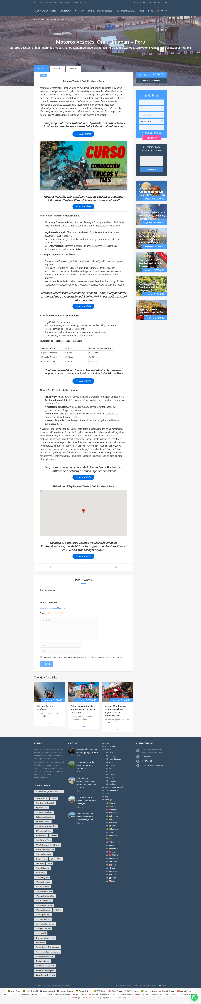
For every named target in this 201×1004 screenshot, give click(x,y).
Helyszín (57, 69)
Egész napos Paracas (43, 821)
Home (36, 19)
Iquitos (111, 778)
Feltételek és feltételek (123, 985)
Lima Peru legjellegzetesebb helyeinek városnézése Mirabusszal (151, 311)
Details (41, 69)
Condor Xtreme (41, 10)
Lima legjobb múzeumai (43, 854)
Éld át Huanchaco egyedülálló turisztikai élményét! (86, 800)
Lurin (50, 863)
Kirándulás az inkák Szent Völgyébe (48, 845)
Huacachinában (115, 759)
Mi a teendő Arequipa (43, 882)
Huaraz (111, 775)
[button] (194, 997)
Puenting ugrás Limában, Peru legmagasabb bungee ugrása (152, 287)
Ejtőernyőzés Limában (43, 831)
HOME (53, 11)
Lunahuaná (113, 784)
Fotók (141, 11)
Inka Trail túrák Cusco (43, 840)
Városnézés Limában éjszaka (45, 975)
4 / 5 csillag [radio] (59, 613)
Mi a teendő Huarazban (44, 891)
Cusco (111, 753)
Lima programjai (41, 859)
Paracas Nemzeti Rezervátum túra (47, 947)
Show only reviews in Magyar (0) (52, 608)
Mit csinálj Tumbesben (43, 919)
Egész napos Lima (41, 807)
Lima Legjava (65, 11)
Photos (73, 69)
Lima (43, 76)
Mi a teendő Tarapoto (43, 910)
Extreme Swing (41, 835)
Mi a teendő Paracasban (44, 905)
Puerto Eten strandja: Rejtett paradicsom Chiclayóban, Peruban (86, 816)
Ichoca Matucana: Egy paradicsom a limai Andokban (85, 765)
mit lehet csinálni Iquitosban (45, 924)
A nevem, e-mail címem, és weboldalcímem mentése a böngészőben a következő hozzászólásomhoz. (83, 657)
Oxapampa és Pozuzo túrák (45, 938)
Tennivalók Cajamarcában (44, 956)
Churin (54, 798)
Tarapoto (112, 781)
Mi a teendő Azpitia (42, 887)
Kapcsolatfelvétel (126, 11)
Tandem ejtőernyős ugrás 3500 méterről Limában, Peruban (152, 215)
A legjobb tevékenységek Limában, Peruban (47, 791)
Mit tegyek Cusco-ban (43, 928)
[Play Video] (83, 166)
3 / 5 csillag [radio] (55, 613)
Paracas (112, 765)
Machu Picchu (40, 873)
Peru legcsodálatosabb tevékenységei (48, 952)
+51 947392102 (146, 757)
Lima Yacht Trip (56, 859)
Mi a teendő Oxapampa (43, 900)
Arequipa (112, 756)
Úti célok (79, 11)
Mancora (112, 762)
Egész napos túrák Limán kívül (46, 826)
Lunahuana (40, 863)
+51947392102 (42, 3)
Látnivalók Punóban (42, 868)
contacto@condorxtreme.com (152, 766)
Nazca (111, 768)
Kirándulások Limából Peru (45, 849)
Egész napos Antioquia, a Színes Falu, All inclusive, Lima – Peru (82, 709)
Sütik (135, 985)
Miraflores (57, 910)
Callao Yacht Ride (41, 798)
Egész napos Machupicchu (44, 817)
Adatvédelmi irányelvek (148, 985)
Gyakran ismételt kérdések (100, 11)
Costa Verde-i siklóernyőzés (45, 803)
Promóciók (45, 19)
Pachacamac (40, 942)
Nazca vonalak (41, 933)
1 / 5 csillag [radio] (49, 613)
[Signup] (151, 3)
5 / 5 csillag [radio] (62, 613)
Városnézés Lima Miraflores (45, 970)
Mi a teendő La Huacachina (45, 896)
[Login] (155, 3)
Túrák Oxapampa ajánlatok (45, 966)
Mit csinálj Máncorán (43, 914)
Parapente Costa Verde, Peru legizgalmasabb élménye (151, 263)
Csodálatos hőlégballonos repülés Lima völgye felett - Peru (152, 191)
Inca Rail (54, 835)
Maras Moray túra (42, 877)
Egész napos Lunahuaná (44, 812)
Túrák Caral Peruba (42, 961)
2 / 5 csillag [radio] (52, 613)
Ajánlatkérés (85, 134)
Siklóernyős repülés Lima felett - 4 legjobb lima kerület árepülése (152, 239)
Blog (150, 11)
